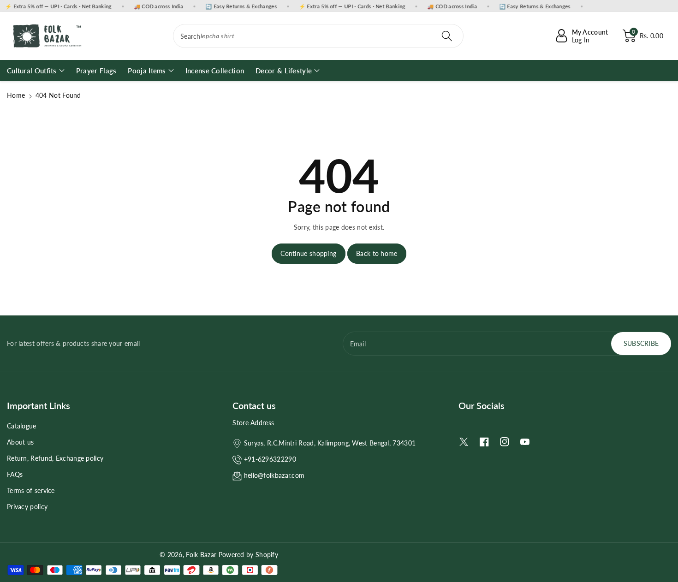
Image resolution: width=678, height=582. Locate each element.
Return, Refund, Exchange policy (55, 458)
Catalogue (21, 426)
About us (20, 442)
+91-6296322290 (270, 459)
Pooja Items (147, 70)
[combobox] (318, 36)
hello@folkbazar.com (274, 475)
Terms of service (31, 490)
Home (16, 95)
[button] (643, 36)
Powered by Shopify (248, 554)
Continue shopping (308, 253)
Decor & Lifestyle (284, 70)
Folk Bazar (201, 554)
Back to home (377, 253)
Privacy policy (27, 507)
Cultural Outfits (32, 70)
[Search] (447, 36)
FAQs (15, 474)
